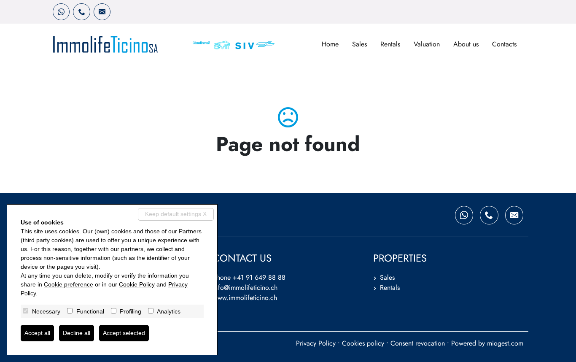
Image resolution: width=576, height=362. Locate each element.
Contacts (504, 44)
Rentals (390, 44)
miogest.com (505, 343)
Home (330, 44)
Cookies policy (363, 343)
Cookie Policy (137, 284)
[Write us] (102, 11)
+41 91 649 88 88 (259, 277)
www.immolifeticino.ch (245, 298)
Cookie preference (68, 284)
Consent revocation (417, 343)
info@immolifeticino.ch (245, 287)
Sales (359, 44)
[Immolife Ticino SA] (105, 44)
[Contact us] (81, 11)
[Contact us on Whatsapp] (61, 11)
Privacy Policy (316, 343)
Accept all (37, 333)
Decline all (76, 333)
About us (466, 44)
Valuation (427, 44)
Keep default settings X (176, 214)
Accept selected (124, 333)
